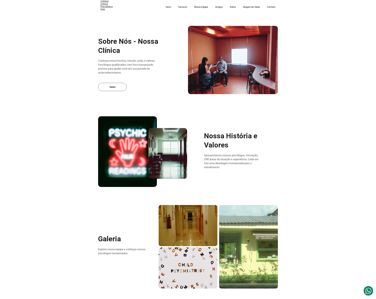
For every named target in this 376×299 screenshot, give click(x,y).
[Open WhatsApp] (368, 290)
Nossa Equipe (201, 7)
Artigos (219, 7)
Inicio (168, 7)
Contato (271, 7)
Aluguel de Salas (251, 7)
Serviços (182, 7)
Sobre (233, 7)
